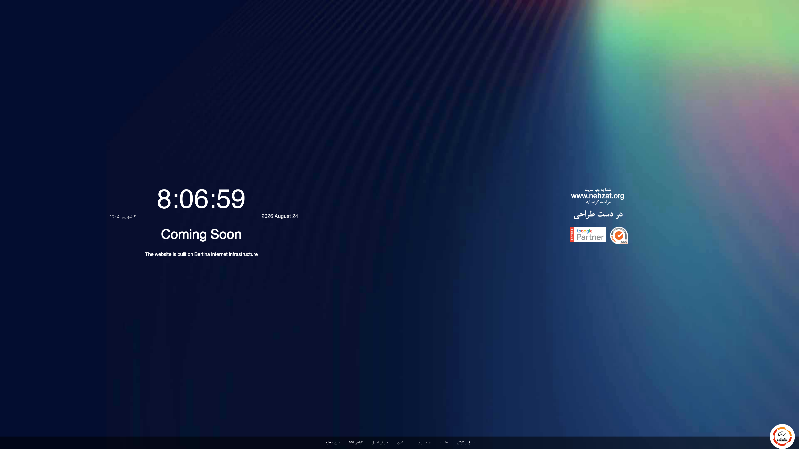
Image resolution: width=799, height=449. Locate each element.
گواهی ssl (355, 443)
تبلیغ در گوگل (466, 443)
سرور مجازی (332, 443)
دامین (400, 443)
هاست (444, 443)
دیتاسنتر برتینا (422, 443)
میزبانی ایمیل (380, 443)
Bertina (202, 255)
